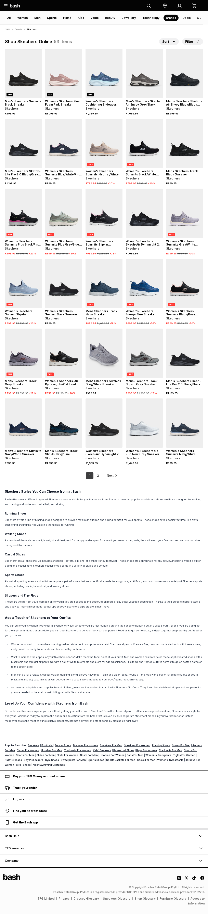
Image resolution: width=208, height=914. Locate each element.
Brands (171, 17)
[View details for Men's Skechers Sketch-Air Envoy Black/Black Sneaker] (184, 73)
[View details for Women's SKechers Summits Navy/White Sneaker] (184, 423)
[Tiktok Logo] (194, 879)
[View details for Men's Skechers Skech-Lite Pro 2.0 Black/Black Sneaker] (184, 353)
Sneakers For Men (111, 745)
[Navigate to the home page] (15, 5)
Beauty (110, 17)
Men (37, 17)
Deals (187, 17)
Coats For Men (89, 755)
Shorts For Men (25, 755)
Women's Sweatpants (170, 759)
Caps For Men (135, 755)
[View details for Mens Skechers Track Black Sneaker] (184, 143)
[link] (112, 476)
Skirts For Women (67, 755)
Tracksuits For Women (77, 750)
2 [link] (98, 475)
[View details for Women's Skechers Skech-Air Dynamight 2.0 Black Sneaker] (144, 213)
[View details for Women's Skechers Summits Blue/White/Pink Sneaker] (63, 143)
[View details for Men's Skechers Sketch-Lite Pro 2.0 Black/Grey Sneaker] (23, 143)
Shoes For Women (28, 750)
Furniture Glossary (173, 898)
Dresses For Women (85, 745)
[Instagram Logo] (179, 879)
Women (22, 17)
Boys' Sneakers (33, 759)
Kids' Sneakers (102, 750)
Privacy (64, 898)
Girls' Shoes (23, 764)
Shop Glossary (145, 898)
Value (95, 17)
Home (67, 17)
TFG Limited (46, 898)
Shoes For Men (181, 745)
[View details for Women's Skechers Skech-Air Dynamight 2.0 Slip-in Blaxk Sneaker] (104, 423)
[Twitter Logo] (186, 879)
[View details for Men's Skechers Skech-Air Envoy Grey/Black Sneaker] (144, 73)
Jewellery (129, 17)
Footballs (47, 745)
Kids (81, 17)
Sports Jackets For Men (120, 759)
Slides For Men (46, 755)
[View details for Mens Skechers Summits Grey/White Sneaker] (104, 353)
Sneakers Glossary (116, 898)
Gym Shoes (52, 759)
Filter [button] (189, 42)
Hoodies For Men (51, 750)
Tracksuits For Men (170, 750)
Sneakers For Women (137, 745)
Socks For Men (146, 759)
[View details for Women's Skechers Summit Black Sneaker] (63, 283)
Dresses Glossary (86, 898)
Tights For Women (184, 755)
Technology (150, 17)
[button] (165, 5)
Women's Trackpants (158, 755)
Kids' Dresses (13, 759)
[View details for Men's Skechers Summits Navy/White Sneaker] (23, 423)
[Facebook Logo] (202, 879)
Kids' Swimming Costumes (49, 764)
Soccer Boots (63, 745)
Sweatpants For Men (73, 759)
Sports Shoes (96, 759)
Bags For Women (146, 750)
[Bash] (7, 29)
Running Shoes (161, 745)
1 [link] (89, 475)
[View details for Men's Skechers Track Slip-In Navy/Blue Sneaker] (63, 423)
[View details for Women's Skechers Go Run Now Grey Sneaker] (144, 423)
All (9, 17)
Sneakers (33, 745)
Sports (52, 17)
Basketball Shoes (123, 750)
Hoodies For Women (112, 755)
